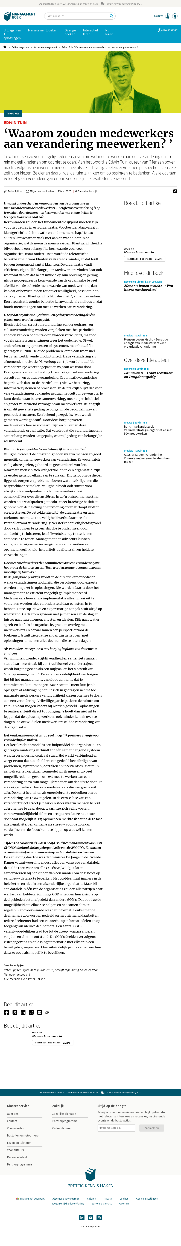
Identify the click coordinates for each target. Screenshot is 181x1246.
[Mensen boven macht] (136, 226)
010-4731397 (169, 30)
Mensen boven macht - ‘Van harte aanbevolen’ (148, 288)
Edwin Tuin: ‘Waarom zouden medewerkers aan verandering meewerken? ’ (100, 47)
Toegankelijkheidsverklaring (68, 1203)
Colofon (91, 1198)
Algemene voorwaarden (65, 1198)
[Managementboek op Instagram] (99, 1217)
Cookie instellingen (147, 1198)
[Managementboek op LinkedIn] (81, 1217)
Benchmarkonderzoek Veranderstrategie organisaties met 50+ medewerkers (148, 430)
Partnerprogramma (19, 1164)
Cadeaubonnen (62, 1128)
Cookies (124, 1198)
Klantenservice (18, 1106)
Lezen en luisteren (19, 1142)
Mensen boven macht (139, 252)
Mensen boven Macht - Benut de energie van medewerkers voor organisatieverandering (146, 343)
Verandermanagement (45, 47)
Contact (12, 1121)
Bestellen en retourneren (23, 1135)
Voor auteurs (15, 1150)
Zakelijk (58, 1106)
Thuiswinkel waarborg (32, 1198)
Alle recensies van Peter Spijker (24, 979)
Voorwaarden (15, 1128)
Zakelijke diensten (64, 1113)
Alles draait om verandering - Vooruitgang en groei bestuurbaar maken (147, 458)
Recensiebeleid (17, 1157)
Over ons (13, 1113)
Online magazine (20, 47)
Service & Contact (102, 1203)
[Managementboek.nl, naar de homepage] (19, 20)
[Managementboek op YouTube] (90, 1217)
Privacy (108, 1198)
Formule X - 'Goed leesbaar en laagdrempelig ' (148, 375)
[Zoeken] (111, 16)
